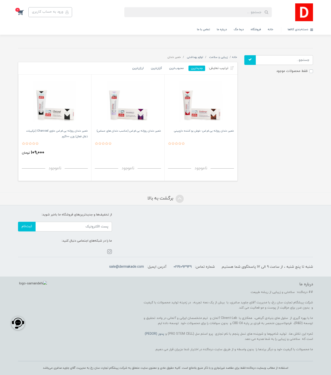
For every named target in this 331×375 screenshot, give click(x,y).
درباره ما (222, 29)
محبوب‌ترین (176, 68)
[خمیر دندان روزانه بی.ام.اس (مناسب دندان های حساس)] (128, 103)
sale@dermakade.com (126, 266)
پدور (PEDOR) (154, 334)
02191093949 (182, 266)
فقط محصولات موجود (292, 71)
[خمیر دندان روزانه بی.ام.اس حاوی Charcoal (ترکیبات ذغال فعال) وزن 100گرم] (55, 103)
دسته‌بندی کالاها (298, 29)
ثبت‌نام (27, 226)
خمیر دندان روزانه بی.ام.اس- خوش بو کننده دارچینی (204, 131)
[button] (23, 12)
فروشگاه (256, 29)
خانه (270, 29)
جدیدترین (197, 68)
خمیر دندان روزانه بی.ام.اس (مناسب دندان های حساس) (129, 131)
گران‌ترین (156, 68)
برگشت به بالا (161, 198)
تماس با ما (203, 29)
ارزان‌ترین (138, 68)
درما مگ (239, 29)
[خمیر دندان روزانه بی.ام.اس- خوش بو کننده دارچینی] (201, 103)
